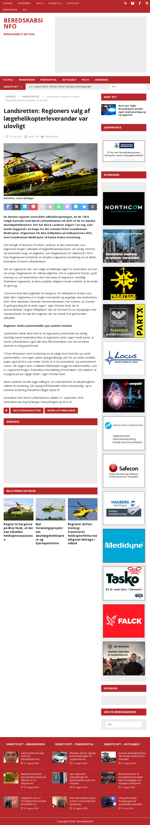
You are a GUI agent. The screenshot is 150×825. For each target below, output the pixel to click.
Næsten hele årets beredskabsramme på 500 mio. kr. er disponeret (33, 778)
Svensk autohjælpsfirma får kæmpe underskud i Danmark (132, 756)
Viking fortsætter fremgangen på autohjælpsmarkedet (130, 801)
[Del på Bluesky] (84, 207)
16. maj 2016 (15, 136)
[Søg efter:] (128, 86)
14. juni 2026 (127, 808)
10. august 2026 (128, 763)
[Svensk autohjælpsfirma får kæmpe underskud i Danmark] (108, 757)
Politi (85, 79)
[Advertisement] (103, 44)
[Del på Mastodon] (67, 207)
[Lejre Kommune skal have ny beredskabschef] (11, 757)
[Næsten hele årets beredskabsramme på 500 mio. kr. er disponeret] (11, 777)
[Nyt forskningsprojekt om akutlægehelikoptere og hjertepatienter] (50, 509)
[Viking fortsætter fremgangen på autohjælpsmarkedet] (108, 801)
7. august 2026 (128, 787)
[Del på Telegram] (76, 207)
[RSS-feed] (125, 3)
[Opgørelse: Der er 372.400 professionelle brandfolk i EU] (11, 801)
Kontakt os (54, 3)
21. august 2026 (31, 763)
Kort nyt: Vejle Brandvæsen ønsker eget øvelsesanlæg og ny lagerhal (132, 110)
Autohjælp (69, 79)
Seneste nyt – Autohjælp (122, 744)
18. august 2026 (80, 808)
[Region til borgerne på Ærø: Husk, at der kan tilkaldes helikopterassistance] (18, 509)
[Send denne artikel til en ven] (42, 207)
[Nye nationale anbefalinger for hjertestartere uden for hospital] (59, 777)
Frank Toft (33, 136)
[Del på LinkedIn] (25, 207)
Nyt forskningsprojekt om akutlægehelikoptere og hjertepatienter (50, 533)
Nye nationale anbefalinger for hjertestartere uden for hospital (82, 778)
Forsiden (7, 3)
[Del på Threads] (93, 207)
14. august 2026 (31, 808)
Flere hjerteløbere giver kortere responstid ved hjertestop (83, 801)
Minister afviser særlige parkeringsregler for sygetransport (83, 756)
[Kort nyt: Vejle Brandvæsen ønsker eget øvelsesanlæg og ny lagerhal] (108, 109)
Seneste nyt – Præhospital (74, 744)
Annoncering (10, 9)
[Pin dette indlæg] (33, 207)
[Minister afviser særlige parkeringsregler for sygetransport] (59, 757)
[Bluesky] (132, 3)
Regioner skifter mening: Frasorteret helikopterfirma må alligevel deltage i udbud (82, 533)
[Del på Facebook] (8, 207)
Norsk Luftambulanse (61, 410)
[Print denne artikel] (50, 207)
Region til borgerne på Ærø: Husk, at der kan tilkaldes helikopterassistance (18, 531)
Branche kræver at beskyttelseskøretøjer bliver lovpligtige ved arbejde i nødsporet (131, 778)
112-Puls (8, 79)
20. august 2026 (80, 787)
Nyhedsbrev (24, 3)
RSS (24, 9)
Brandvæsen (27, 79)
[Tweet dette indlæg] (16, 207)
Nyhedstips (73, 3)
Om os (39, 3)
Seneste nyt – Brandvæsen (25, 744)
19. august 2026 (31, 787)
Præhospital (48, 79)
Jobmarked (101, 79)
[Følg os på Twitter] (147, 3)
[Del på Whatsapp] (59, 207)
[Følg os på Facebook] (139, 3)
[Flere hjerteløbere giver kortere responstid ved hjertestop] (59, 801)
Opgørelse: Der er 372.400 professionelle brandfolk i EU (33, 801)
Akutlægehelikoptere (27, 410)
